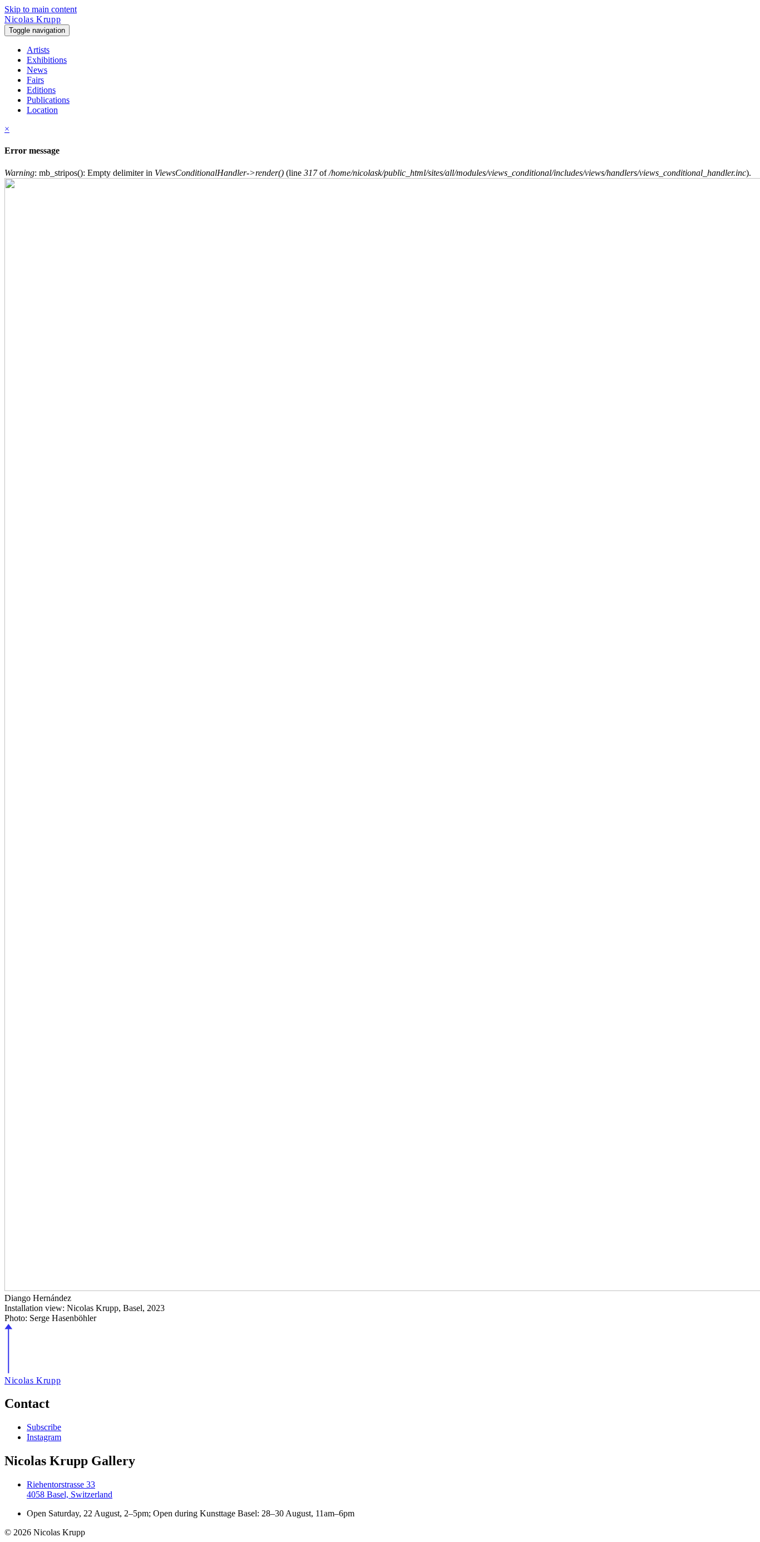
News (37, 70)
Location (42, 110)
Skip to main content (40, 9)
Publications (48, 100)
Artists (38, 50)
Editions (41, 90)
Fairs (35, 80)
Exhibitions (47, 60)
